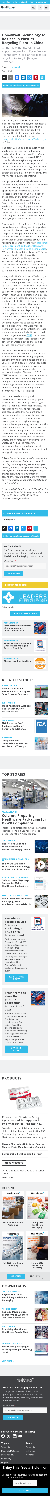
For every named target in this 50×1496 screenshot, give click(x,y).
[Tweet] (29, 77)
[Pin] (35, 77)
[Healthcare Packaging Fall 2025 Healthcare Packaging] (13, 1245)
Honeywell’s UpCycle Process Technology (24, 139)
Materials (7, 737)
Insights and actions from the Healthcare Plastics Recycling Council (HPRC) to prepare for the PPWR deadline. (24, 830)
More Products (14, 1163)
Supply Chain (8, 703)
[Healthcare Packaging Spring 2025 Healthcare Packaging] (37, 1245)
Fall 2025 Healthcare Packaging (13, 1264)
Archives (35, 1276)
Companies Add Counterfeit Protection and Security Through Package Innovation (15, 743)
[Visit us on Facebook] (3, 1436)
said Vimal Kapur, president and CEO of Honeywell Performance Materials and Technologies (25, 245)
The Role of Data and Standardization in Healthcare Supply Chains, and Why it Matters (16, 846)
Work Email (10, 561)
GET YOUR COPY (16, 1049)
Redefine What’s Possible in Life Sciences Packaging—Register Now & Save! (17, 645)
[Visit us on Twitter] (9, 1436)
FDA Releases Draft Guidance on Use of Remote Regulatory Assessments (13, 726)
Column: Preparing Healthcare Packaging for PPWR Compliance (24, 819)
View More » (8, 1361)
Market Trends (9, 685)
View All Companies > (25, 613)
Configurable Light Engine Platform (22, 1154)
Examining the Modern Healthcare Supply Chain (15, 1330)
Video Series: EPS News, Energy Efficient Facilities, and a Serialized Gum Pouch (16, 866)
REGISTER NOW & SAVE (16, 977)
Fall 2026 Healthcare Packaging (13, 1223)
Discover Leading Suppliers (17, 661)
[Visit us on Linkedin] (15, 1436)
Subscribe (15, 1276)
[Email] (10, 77)
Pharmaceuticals (11, 812)
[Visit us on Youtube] (20, 1436)
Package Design (9, 1309)
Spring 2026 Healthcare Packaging (37, 1224)
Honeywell (15, 67)
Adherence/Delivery (12, 1343)
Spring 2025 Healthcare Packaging (37, 1265)
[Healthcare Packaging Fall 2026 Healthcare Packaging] (13, 1205)
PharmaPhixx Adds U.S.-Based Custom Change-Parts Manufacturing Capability (24, 1145)
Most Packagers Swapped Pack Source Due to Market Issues (16, 708)
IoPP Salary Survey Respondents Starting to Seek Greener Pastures (16, 691)
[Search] (40, 7)
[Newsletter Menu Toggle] (33, 7)
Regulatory (8, 720)
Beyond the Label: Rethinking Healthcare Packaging (14, 1297)
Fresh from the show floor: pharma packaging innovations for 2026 (17, 628)
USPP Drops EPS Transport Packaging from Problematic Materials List (17, 901)
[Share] (17, 77)
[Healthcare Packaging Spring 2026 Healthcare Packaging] (37, 1205)
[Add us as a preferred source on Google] (42, 77)
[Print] (4, 77)
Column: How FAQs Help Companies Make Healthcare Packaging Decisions (15, 883)
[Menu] (46, 7)
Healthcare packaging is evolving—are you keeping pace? (17, 1349)
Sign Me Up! (13, 573)
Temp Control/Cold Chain (15, 895)
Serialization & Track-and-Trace (16, 860)
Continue (25, 1490)
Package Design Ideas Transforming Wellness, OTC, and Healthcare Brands (15, 1315)
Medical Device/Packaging (15, 877)
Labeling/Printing (11, 1291)
